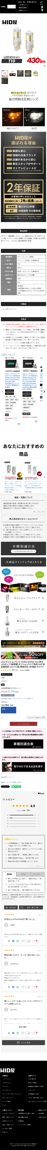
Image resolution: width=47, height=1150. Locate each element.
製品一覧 (21, 2)
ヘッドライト (6, 1079)
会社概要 (41, 1113)
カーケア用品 (6, 1101)
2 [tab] (22, 649)
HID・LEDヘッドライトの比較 (37, 1101)
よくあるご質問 (7, 1128)
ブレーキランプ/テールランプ (11, 1094)
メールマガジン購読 (24, 1125)
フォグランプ (6, 1083)
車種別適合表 (32, 2)
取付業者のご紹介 (33, 1094)
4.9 (32, 806)
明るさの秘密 (32, 1083)
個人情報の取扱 (23, 1117)
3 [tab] (23, 649)
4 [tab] (25, 649)
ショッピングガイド (12, 343)
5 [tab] (26, 649)
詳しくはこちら (39, 511)
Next (43, 645)
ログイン (41, 3)
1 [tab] (20, 649)
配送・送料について (8, 1117)
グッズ (4, 1105)
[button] (3, 391)
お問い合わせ (42, 1117)
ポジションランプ (7, 1098)
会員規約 (21, 1121)
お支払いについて (7, 1121)
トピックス (31, 1090)
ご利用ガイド (23, 5)
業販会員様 (22, 7)
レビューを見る (24, 670)
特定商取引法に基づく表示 (26, 1113)
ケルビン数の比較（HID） (36, 1098)
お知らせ (5, 1132)
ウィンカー (5, 1086)
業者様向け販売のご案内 (35, 1086)
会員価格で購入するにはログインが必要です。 (17, 698)
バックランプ (6, 1090)
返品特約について (7, 777)
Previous (3, 645)
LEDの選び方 (32, 1079)
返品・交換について (8, 1125)
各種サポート (23, 10)
